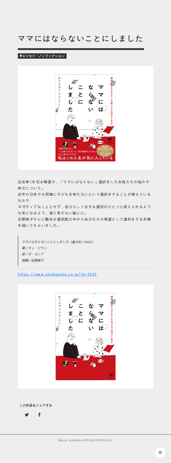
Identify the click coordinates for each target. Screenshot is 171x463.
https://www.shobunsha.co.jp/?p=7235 (57, 274)
